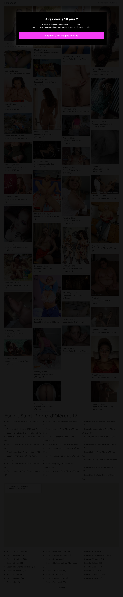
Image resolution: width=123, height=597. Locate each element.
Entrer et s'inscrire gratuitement (61, 35)
